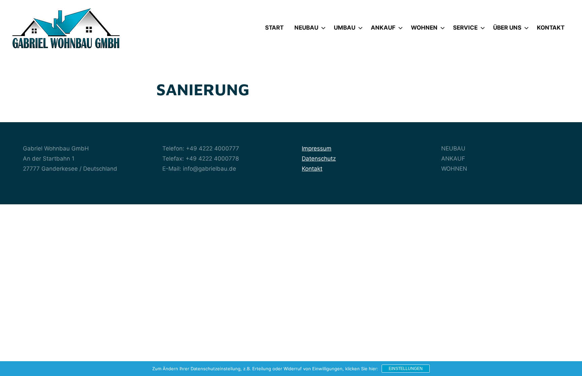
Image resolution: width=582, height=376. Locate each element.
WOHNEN (424, 27)
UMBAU (344, 27)
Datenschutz (319, 158)
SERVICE (465, 27)
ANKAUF (383, 27)
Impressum (316, 148)
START (274, 27)
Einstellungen (406, 368)
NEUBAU (306, 27)
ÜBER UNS (507, 27)
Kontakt (312, 168)
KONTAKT (550, 27)
